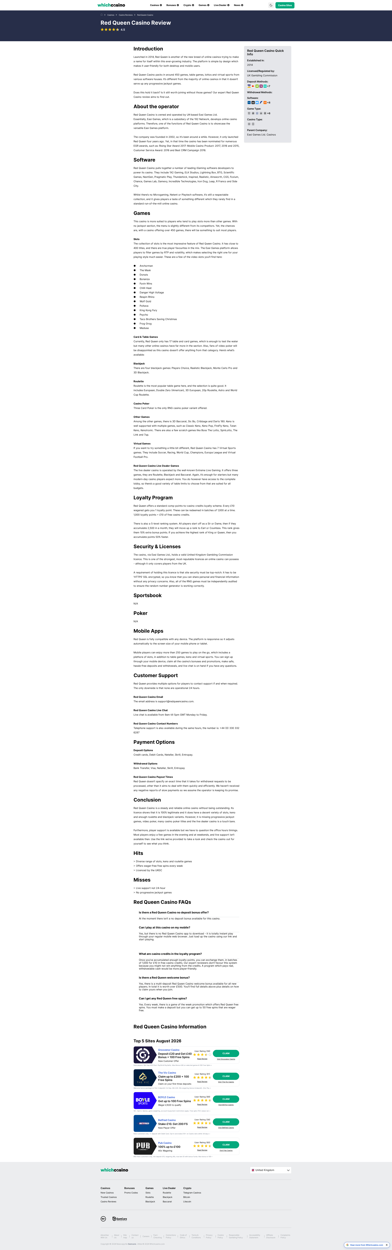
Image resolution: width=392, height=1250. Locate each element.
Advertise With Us (105, 1236)
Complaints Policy (285, 1236)
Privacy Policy (209, 1236)
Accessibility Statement (254, 1236)
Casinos (105, 1188)
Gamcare (132, 1244)
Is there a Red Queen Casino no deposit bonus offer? (174, 912)
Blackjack (150, 1201)
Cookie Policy (221, 1236)
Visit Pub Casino (226, 1150)
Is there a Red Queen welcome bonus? (164, 977)
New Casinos (107, 1192)
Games (149, 1188)
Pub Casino (165, 1142)
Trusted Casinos (109, 1197)
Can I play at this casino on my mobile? (164, 927)
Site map (125, 1236)
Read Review (202, 1059)
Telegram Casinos (192, 1192)
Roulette (149, 1197)
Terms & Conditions (196, 1236)
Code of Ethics (183, 1236)
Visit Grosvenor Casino (226, 1059)
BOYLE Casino (166, 1097)
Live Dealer (169, 1188)
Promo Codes (131, 1192)
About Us (116, 1236)
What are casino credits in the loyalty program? (170, 953)
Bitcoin (186, 1197)
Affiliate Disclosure (270, 1236)
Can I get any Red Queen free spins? (163, 998)
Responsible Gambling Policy (236, 1236)
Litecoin (187, 1201)
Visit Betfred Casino (226, 1128)
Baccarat (167, 1201)
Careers (146, 1236)
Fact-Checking (157, 1236)
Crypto (187, 1188)
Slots (147, 1192)
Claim (226, 1053)
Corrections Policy (171, 1236)
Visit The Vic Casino (226, 1082)
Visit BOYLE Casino (226, 1105)
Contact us (135, 1236)
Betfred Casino (167, 1120)
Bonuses (129, 1188)
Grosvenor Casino (168, 1049)
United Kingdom (264, 1170)
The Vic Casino (167, 1072)
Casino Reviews (108, 1201)
